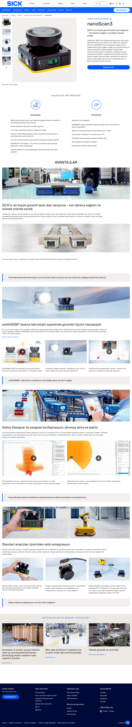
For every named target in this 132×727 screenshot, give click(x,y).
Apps (33, 10)
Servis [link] (37, 707)
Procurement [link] (71, 714)
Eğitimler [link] (38, 710)
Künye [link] (4, 723)
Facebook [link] (103, 695)
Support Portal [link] (72, 711)
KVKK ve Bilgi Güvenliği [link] (47, 723)
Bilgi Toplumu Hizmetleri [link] (66, 723)
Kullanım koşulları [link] (30, 723)
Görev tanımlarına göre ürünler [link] (46, 695)
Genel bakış (17, 10)
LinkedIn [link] (103, 692)
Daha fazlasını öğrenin (10, 337)
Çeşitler (27, 10)
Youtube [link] (103, 701)
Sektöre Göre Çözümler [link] (43, 704)
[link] (14, 3)
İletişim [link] (69, 708)
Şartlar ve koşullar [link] (15, 723)
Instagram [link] (103, 698)
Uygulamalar (51, 10)
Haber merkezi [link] (72, 695)
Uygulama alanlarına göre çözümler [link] (44, 699)
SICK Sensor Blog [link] (73, 692)
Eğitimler (69, 10)
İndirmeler (41, 10)
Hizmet (61, 10)
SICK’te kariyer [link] (72, 698)
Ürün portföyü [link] (40, 692)
